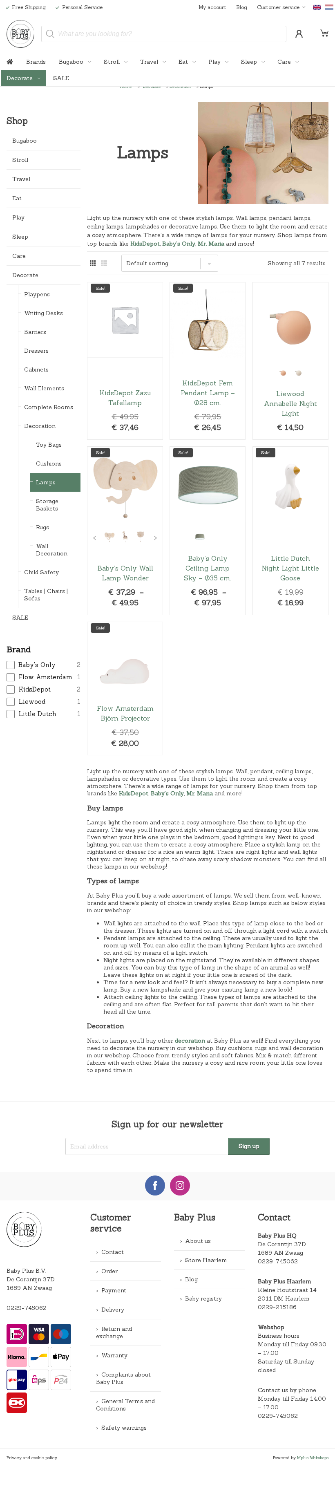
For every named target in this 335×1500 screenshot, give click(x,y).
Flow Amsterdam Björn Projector (125, 688)
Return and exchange (114, 1332)
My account (212, 7)
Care (285, 61)
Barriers (35, 332)
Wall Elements (44, 388)
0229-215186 (277, 1307)
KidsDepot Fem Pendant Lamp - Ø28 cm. (207, 360)
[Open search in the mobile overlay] (163, 34)
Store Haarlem (206, 1260)
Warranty (114, 1355)
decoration (190, 1040)
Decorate (20, 78)
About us (198, 1241)
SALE (61, 78)
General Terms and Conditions (125, 1404)
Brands (36, 61)
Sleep (250, 61)
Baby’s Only (178, 243)
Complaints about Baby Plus (123, 1378)
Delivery (112, 1309)
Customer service (278, 7)
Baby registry (203, 1298)
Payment (113, 1290)
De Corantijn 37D (282, 1244)
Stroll (112, 61)
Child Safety (41, 572)
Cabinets (36, 369)
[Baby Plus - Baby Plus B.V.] (20, 34)
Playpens (37, 294)
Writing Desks (43, 313)
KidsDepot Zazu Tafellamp (125, 360)
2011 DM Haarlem (284, 1298)
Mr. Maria (211, 243)
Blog (241, 7)
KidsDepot (145, 243)
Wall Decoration (51, 549)
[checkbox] (43, 665)
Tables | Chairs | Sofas (46, 594)
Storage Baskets (47, 504)
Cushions (49, 463)
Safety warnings (124, 1427)
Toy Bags (49, 444)
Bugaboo (72, 61)
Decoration (40, 426)
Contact (112, 1252)
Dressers (36, 350)
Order (109, 1271)
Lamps (46, 482)
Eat (184, 61)
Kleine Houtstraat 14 (287, 1290)
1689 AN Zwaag (280, 1252)
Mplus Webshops (312, 1457)
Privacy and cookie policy (32, 1457)
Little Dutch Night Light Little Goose (290, 531)
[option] (282, 372)
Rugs (42, 527)
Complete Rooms (48, 407)
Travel (150, 61)
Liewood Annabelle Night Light (290, 360)
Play (215, 61)
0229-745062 (27, 1308)
